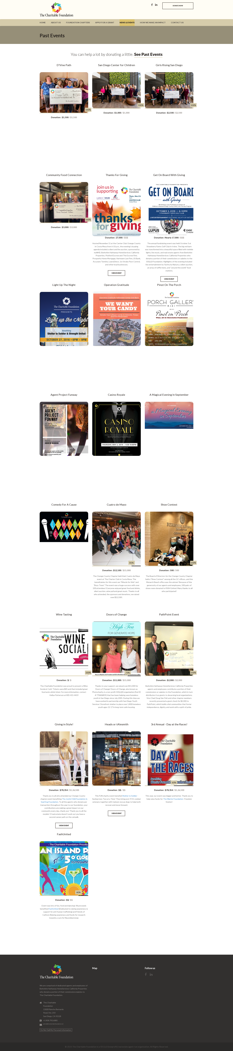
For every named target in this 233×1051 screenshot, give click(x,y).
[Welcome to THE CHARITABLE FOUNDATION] (51, 10)
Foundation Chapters (78, 22)
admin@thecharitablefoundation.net (53, 1024)
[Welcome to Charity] (56, 972)
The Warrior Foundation (173, 799)
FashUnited (54, 909)
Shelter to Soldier (129, 796)
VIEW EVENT (116, 273)
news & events (127, 22)
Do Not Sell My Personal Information (56, 1030)
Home (43, 22)
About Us (56, 22)
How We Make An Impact (153, 22)
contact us (177, 22)
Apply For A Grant (104, 22)
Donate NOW (178, 5)
